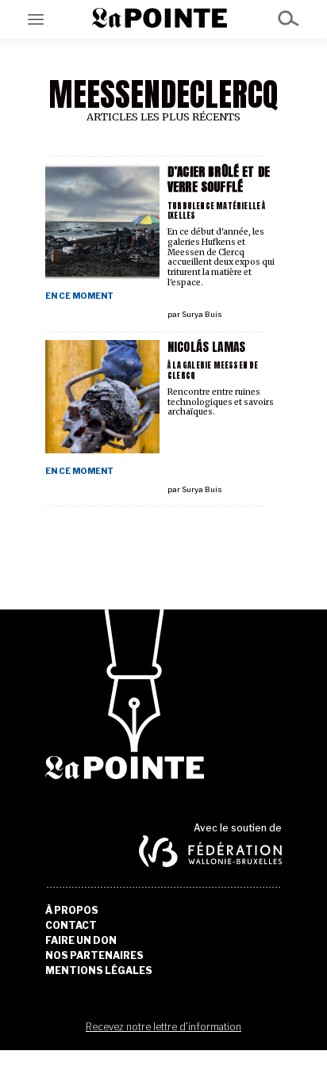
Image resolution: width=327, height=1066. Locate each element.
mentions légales (98, 970)
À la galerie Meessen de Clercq (213, 370)
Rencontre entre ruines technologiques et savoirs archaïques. (220, 402)
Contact (71, 925)
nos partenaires (94, 955)
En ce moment (79, 296)
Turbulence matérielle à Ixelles (216, 211)
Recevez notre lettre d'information (163, 1027)
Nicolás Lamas (206, 347)
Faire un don (81, 940)
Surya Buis (202, 314)
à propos (71, 910)
